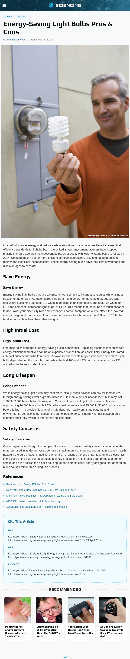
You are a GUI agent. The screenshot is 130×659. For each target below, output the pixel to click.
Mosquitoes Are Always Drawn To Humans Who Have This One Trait (15, 631)
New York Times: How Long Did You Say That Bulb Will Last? (41, 490)
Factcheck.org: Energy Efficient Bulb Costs (30, 484)
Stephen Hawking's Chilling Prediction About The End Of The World (49, 631)
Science (8, 16)
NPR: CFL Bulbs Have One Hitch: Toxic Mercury (33, 501)
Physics (21, 16)
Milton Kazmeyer (16, 39)
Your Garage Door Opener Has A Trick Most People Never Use (80, 630)
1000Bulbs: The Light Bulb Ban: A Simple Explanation (36, 506)
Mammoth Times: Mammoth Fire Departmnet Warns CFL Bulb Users (44, 495)
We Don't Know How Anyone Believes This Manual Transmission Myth (111, 631)
